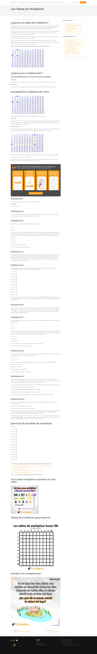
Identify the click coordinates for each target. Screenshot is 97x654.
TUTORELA (14, 2)
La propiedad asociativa (69, 50)
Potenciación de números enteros (72, 53)
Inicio (12, 19)
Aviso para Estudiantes (67, 643)
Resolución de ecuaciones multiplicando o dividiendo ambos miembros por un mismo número (34, 466)
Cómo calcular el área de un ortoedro (72, 52)
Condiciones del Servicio (67, 639)
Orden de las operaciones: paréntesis (72, 48)
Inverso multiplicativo (69, 46)
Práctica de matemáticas (36, 2)
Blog (46, 2)
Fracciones (66, 54)
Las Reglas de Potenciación (70, 26)
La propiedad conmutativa (70, 49)
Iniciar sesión (75, 2)
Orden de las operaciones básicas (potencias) (74, 42)
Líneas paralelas (68, 30)
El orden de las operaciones (70, 23)
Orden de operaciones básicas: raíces (72, 44)
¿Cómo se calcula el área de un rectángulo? (74, 29)
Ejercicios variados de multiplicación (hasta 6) (19, 12)
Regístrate (83, 2)
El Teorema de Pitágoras (69, 27)
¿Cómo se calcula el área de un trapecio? (73, 31)
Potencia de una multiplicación (20, 469)
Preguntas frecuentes (41, 645)
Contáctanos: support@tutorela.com (70, 645)
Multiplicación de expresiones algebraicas (22, 472)
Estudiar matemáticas (23, 2)
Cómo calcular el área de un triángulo (72, 25)
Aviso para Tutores (66, 642)
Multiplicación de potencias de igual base (22, 467)
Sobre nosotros (51, 2)
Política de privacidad (67, 641)
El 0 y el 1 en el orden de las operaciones (73, 45)
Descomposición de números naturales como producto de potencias (28, 470)
